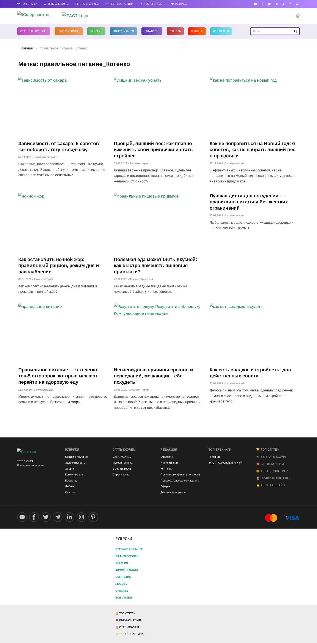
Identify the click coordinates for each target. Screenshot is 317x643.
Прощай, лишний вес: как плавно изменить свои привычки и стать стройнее (153, 149)
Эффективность (69, 31)
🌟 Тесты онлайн (270, 485)
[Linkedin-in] (290, 4)
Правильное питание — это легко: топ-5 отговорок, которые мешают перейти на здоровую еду (58, 376)
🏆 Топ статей (267, 449)
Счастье (197, 31)
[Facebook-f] (262, 4)
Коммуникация (123, 31)
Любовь (175, 31)
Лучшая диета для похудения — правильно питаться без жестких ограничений (249, 202)
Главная (26, 48)
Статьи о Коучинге (33, 31)
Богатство (152, 31)
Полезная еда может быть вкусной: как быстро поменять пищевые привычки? (155, 265)
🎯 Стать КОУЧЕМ (270, 464)
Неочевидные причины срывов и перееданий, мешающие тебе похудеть (153, 376)
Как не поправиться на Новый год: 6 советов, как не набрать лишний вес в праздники (252, 149)
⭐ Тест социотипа (129, 634)
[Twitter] (269, 4)
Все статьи (221, 31)
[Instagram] (283, 4)
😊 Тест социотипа (272, 471)
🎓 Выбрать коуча (271, 456)
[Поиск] (295, 31)
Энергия (96, 31)
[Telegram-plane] (276, 4)
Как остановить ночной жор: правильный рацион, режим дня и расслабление (58, 265)
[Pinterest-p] (297, 4)
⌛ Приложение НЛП (272, 478)
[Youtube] (255, 4)
